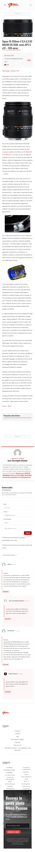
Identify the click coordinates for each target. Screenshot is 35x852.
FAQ (17, 736)
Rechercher (30, 5)
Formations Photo (9, 770)
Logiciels (10, 786)
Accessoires (10, 788)
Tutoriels (25, 772)
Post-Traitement (26, 777)
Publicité (17, 742)
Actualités (9, 772)
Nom (5, 504)
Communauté (25, 784)
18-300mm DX (28, 152)
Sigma (29, 60)
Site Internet (7, 519)
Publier (28, 533)
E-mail (5, 511)
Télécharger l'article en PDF (10, 71)
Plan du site (17, 745)
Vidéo (26, 779)
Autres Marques (10, 784)
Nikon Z (26, 781)
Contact (17, 734)
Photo (26, 774)
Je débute (9, 767)
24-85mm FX (8, 155)
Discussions (26, 786)
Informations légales (17, 739)
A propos (17, 731)
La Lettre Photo (10, 775)
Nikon (10, 781)
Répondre (5, 591)
